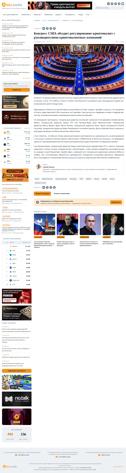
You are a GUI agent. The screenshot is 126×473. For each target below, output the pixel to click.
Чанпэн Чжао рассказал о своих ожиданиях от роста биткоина (66, 243)
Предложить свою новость (17, 371)
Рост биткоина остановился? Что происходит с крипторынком (16, 58)
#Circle (112, 179)
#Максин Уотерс (40, 183)
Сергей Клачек (48, 167)
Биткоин (61, 237)
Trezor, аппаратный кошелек (10, 191)
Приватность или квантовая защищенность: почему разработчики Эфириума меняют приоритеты (15, 27)
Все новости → (27, 78)
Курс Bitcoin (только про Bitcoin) (11, 210)
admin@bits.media (23, 455)
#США (37, 179)
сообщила (107, 109)
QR (94, 469)
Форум (81, 15)
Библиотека (26, 15)
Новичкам (38, 15)
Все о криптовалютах (11, 15)
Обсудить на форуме (42, 193)
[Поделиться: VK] (43, 28)
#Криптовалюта (47, 179)
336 (23, 434)
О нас (88, 15)
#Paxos (96, 179)
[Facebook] (112, 3)
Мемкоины (84, 237)
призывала (40, 139)
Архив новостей (118, 466)
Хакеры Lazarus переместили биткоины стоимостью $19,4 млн (14, 36)
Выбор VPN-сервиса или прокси (11, 219)
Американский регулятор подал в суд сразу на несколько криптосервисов (16, 73)
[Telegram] (119, 3)
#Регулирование (61, 179)
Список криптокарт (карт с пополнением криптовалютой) (14, 200)
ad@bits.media (105, 455)
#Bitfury (88, 179)
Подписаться (16, 90)
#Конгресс (73, 179)
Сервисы (58, 15)
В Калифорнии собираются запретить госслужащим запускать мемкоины (13, 43)
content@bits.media (64, 457)
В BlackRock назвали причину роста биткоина (112, 243)
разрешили (73, 157)
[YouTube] (122, 3)
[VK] (108, 3)
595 (10, 434)
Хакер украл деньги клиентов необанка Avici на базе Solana (16, 50)
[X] (115, 3)
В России (38, 237)
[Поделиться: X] (50, 28)
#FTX (81, 179)
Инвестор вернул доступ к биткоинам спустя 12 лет (16, 65)
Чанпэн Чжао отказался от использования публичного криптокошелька (89, 243)
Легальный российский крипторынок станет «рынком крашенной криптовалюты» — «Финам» (44, 244)
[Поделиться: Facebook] (47, 28)
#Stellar (104, 179)
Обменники (48, 15)
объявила (106, 139)
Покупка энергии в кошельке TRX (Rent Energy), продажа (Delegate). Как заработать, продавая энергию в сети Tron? (16, 229)
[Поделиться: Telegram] (54, 28)
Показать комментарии (62, 193)
